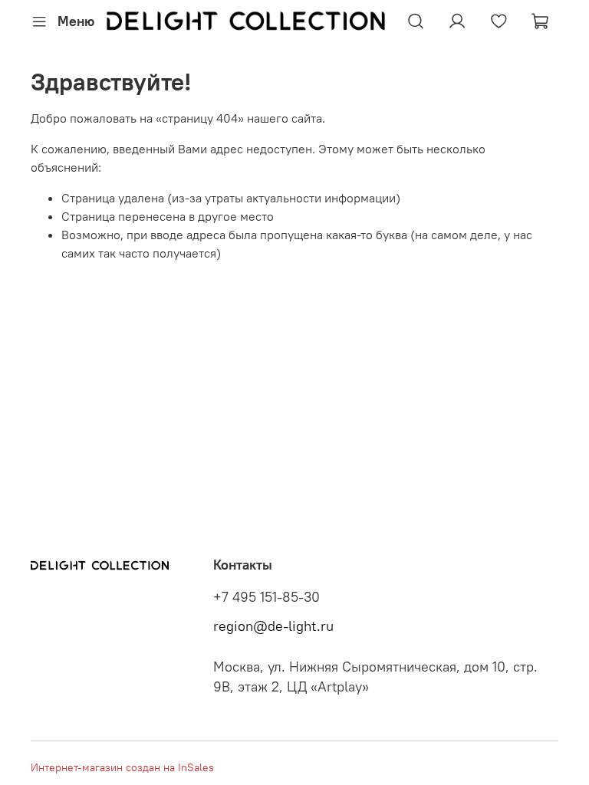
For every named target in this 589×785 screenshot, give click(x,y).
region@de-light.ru (273, 626)
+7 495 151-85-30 (266, 597)
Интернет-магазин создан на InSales (122, 767)
